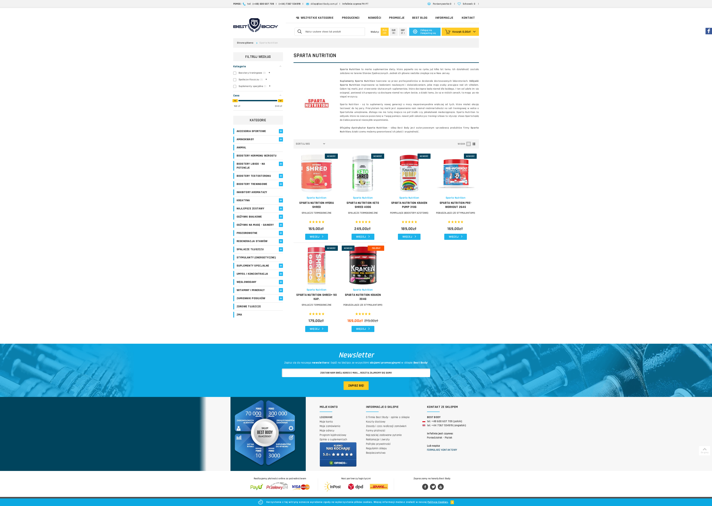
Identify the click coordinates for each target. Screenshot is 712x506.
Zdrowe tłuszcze (249, 306)
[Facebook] (425, 487)
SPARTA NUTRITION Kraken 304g (363, 297)
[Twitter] (433, 487)
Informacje (444, 18)
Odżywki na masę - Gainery (255, 225)
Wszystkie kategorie (317, 18)
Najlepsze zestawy (250, 209)
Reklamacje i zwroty (378, 439)
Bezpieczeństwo (376, 453)
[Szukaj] (299, 31)
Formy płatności (375, 430)
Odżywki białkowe (249, 217)
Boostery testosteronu (254, 176)
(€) (394, 31)
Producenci (351, 18)
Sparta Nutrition (316, 198)
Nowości (374, 18)
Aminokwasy (245, 139)
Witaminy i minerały (251, 290)
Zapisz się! (356, 385)
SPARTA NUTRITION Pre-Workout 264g (456, 205)
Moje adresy (327, 430)
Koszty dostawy (375, 421)
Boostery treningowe (252, 184)
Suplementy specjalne (253, 266)
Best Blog (419, 18)
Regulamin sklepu (376, 448)
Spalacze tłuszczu (250, 249)
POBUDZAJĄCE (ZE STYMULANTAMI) (455, 213)
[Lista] (474, 144)
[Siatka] (468, 144)
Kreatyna (243, 200)
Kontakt (468, 18)
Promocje (396, 18)
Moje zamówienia (330, 426)
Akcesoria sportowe (251, 131)
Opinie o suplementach (333, 439)
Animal (241, 148)
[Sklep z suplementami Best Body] (255, 25)
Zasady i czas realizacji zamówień (386, 426)
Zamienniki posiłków (251, 298)
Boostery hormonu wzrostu (257, 156)
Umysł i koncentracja (252, 274)
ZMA (239, 315)
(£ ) (403, 31)
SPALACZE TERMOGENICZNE (317, 213)
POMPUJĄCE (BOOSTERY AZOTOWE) (409, 213)
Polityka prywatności (378, 444)
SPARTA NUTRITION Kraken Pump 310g (409, 205)
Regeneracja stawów (252, 241)
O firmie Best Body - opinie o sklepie (388, 417)
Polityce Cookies (438, 502)
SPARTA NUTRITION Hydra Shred (316, 205)
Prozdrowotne (247, 233)
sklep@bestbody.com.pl (324, 3)
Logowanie (326, 417)
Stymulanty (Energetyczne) (256, 257)
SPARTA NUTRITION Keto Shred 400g (363, 205)
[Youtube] (440, 487)
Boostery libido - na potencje (251, 166)
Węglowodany (246, 282)
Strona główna (245, 43)
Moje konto (326, 421)
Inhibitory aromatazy (252, 192)
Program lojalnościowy (333, 435)
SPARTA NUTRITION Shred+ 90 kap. (316, 297)
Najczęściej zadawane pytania (384, 435)
